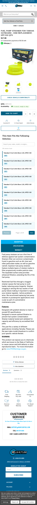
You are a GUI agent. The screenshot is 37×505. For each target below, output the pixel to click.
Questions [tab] (16, 370)
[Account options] (31, 5)
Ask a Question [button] (19, 366)
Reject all (15, 502)
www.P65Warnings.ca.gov (16, 349)
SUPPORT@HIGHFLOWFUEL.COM (20, 427)
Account (9, 482)
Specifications (18, 246)
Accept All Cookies (28, 502)
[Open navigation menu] (2, 6)
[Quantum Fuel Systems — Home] (14, 5)
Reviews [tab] (5, 370)
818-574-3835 (20, 430)
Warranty (18, 250)
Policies (9, 487)
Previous (6, 233)
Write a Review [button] (19, 362)
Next (31, 233)
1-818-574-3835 (19, 458)
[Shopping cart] (34, 5)
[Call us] (6, 5)
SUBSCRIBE (18, 475)
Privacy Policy (15, 498)
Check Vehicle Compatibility (18, 97)
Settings (5, 502)
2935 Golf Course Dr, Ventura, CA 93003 (18, 461)
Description (18, 242)
